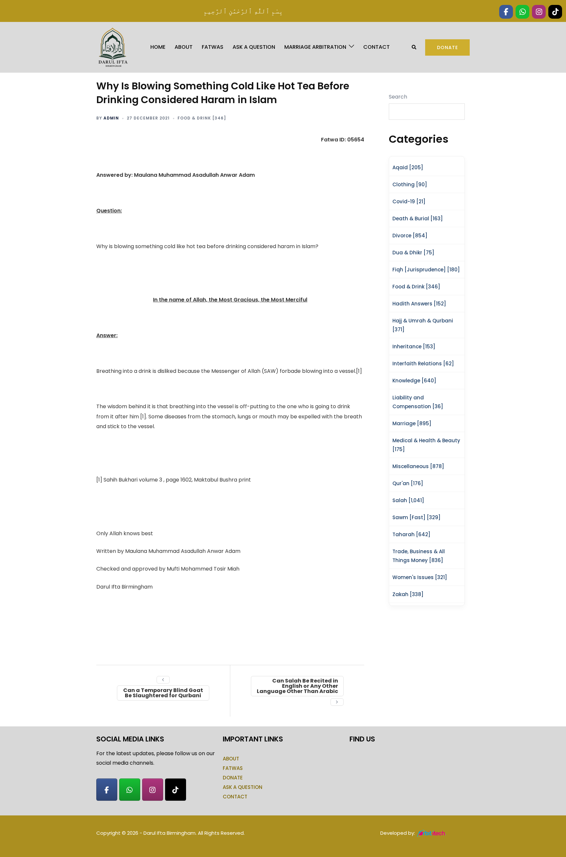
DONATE (233, 777)
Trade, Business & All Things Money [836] (418, 556)
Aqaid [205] (407, 167)
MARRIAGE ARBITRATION (315, 47)
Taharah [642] (411, 534)
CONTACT (376, 47)
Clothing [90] (409, 184)
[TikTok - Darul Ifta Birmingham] (175, 789)
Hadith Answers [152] (419, 303)
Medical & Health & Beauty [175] (426, 445)
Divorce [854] (409, 235)
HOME (157, 47)
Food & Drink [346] (202, 118)
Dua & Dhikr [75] (413, 252)
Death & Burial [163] (417, 218)
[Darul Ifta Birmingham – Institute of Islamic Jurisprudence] (112, 47)
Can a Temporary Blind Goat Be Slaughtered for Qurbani (163, 692)
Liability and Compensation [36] (417, 402)
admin (111, 118)
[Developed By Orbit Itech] (431, 833)
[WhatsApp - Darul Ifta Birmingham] (129, 789)
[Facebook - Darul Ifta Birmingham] (106, 789)
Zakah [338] (408, 594)
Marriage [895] (411, 423)
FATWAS (212, 47)
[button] (414, 47)
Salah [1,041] (408, 500)
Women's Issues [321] (419, 577)
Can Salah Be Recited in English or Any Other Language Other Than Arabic (297, 686)
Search (398, 96)
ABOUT (184, 47)
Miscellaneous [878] (418, 466)
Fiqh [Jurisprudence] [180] (426, 269)
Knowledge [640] (414, 380)
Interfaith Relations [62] (423, 363)
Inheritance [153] (413, 346)
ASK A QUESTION (254, 47)
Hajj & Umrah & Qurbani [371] (422, 325)
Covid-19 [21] (408, 201)
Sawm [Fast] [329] (416, 517)
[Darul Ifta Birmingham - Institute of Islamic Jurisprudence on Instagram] (152, 789)
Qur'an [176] (407, 483)
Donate (447, 47)
